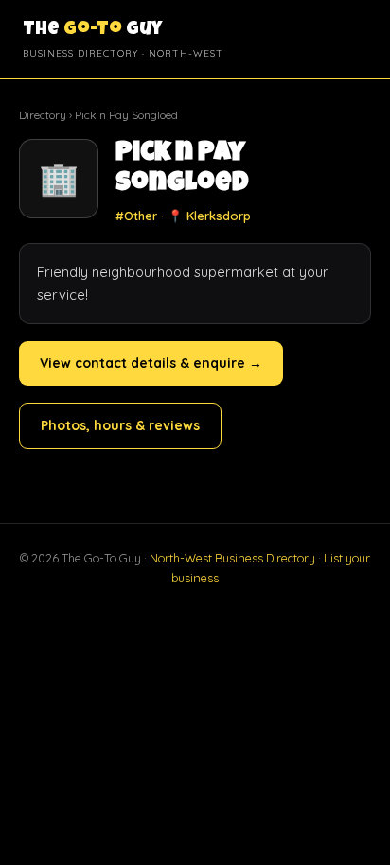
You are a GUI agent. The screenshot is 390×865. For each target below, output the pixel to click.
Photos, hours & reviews (120, 425)
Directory (42, 115)
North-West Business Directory (232, 557)
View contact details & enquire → (151, 363)
